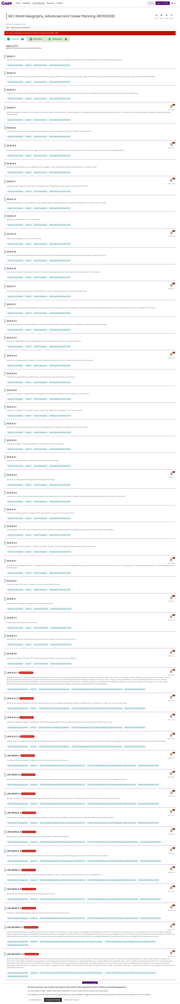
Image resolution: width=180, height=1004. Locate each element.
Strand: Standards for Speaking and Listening (54, 689)
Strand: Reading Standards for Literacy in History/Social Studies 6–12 (62, 765)
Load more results (90, 983)
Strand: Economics (40, 65)
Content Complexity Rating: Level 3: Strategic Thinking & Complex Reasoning (97, 689)
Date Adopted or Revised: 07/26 (59, 156)
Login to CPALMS (163, 3)
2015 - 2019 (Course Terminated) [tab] (18, 28)
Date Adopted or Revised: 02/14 (59, 98)
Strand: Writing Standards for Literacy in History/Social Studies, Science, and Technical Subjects (71, 942)
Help (174, 3)
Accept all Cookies (53, 1000)
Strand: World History (41, 609)
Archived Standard (26, 673)
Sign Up (151, 3)
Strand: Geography (40, 191)
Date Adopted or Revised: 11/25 (59, 65)
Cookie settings (35, 1000)
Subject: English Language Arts (18, 689)
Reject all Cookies (71, 1000)
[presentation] (57, 39)
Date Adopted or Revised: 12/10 (135, 689)
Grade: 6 (28, 65)
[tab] (15, 39)
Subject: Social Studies (15, 65)
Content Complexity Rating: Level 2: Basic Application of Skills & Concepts (112, 765)
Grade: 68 (34, 765)
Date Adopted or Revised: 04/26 (60, 399)
